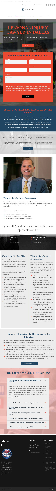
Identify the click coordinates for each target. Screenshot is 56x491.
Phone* (6, 67)
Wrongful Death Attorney (48, 450)
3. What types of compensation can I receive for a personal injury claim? (26, 407)
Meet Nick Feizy (30, 16)
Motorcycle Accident (50, 443)
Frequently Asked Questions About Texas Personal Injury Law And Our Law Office (50, 468)
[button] (28, 381)
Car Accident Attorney (48, 447)
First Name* (7, 59)
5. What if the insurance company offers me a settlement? (26, 418)
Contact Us (40, 16)
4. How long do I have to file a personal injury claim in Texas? (24, 413)
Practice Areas (20, 16)
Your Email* (32, 67)
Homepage (10, 16)
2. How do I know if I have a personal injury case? (23, 403)
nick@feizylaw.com (25, 5)
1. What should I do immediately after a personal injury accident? (25, 381)
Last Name (31, 59)
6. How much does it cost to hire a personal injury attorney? (26, 422)
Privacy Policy (48, 460)
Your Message (8, 74)
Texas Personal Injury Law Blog (50, 463)
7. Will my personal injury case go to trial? (21, 427)
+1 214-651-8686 (38, 5)
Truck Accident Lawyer (48, 454)
